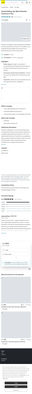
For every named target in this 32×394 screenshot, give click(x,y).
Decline (16, 386)
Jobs (2, 353)
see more (3, 84)
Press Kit (3, 354)
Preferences (16, 390)
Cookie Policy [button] (22, 375)
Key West (17, 7)
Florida (11, 7)
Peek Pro (3, 360)
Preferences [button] (5, 378)
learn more (20, 57)
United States (4, 7)
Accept (16, 383)
